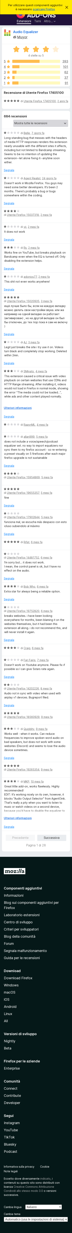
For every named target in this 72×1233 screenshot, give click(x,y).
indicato (45, 1178)
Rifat (26, 542)
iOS (6, 999)
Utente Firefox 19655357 (23, 492)
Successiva (52, 838)
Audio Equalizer (25, 32)
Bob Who (29, 586)
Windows (11, 985)
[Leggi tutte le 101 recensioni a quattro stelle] (36, 66)
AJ (25, 342)
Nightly (9, 1041)
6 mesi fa (36, 542)
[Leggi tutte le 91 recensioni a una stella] (36, 83)
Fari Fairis (30, 660)
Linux (8, 1014)
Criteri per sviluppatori (21, 929)
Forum (9, 944)
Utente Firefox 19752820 (23, 611)
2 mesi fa (46, 214)
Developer (12, 1103)
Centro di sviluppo (18, 922)
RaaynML (29, 424)
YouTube (11, 1130)
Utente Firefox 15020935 (23, 301)
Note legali (11, 1171)
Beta (7, 1048)
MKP (26, 781)
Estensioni (24, 21)
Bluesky (10, 1144)
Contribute (12, 1096)
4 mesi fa (41, 371)
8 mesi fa (46, 688)
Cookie (44, 1166)
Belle (27, 133)
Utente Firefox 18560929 (23, 717)
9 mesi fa (47, 717)
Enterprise (12, 1068)
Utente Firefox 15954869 (23, 477)
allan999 (29, 436)
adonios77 (30, 276)
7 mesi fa (43, 660)
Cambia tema (12, 1214)
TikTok (9, 1137)
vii (25, 226)
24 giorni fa (49, 178)
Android (10, 1007)
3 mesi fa (46, 301)
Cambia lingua (13, 1207)
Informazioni (13, 895)
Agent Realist (32, 178)
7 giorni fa (37, 133)
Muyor (22, 37)
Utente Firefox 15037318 (23, 214)
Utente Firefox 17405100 (40, 101)
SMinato (29, 371)
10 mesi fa (37, 781)
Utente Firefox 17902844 (23, 517)
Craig (27, 648)
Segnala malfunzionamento (25, 951)
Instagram (12, 1123)
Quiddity (29, 729)
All (6, 1021)
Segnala (9, 170)
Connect (10, 1088)
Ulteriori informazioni (18, 407)
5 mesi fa (42, 436)
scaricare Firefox (44, 9)
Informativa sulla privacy (19, 1166)
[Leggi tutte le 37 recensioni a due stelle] (36, 77)
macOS (9, 992)
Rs (25, 247)
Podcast (10, 1151)
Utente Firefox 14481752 (23, 557)
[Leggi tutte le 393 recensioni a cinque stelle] (36, 61)
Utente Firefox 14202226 (23, 688)
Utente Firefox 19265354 (23, 769)
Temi (37, 21)
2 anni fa (62, 101)
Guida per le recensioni (22, 958)
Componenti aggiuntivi (23, 888)
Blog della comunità (19, 936)
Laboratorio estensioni (22, 915)
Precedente (20, 838)
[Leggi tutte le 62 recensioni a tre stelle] (36, 72)
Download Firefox (18, 978)
